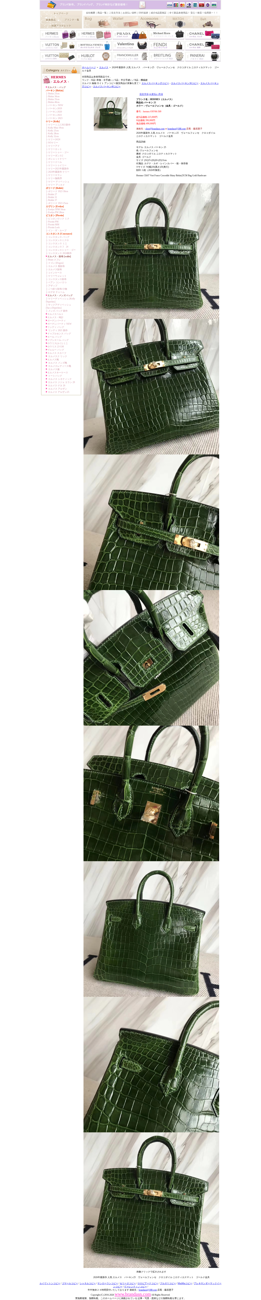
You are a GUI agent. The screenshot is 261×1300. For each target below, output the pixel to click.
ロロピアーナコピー (148, 1283)
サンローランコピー (107, 1283)
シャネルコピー (88, 1283)
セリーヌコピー (128, 1283)
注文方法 (144, 94)
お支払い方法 (156, 94)
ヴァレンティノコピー (135, 1286)
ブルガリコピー (168, 1283)
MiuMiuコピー (185, 1283)
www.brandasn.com (133, 1294)
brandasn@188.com (177, 128)
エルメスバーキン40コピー (107, 86)
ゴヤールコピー (70, 1283)
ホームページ (89, 67)
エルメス (103, 67)
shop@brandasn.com (155, 128)
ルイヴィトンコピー (50, 1283)
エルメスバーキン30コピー (185, 83)
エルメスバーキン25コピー (155, 83)
